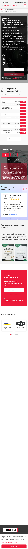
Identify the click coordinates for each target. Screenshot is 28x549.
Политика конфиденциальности (9, 542)
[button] (23, 189)
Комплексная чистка (6, 111)
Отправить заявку (14, 74)
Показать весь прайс (14, 138)
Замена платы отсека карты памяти (8, 126)
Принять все (14, 546)
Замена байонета (6, 123)
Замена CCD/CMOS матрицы (8, 132)
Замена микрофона (6, 117)
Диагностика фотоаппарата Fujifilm (8, 101)
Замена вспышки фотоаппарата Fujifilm (7, 108)
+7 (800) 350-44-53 (10, 6)
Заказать (23, 101)
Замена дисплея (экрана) (7, 114)
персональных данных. (16, 78)
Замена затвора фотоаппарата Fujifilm (7, 129)
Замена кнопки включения (8, 120)
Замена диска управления (8, 104)
